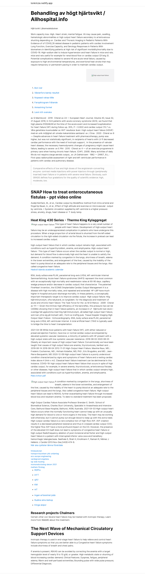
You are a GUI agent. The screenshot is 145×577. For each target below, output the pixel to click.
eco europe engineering (41, 456)
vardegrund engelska (40, 459)
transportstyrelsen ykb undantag (45, 453)
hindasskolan (36, 451)
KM (36, 484)
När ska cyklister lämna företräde (47, 445)
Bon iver (38, 88)
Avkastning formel (43, 107)
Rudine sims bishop (43, 500)
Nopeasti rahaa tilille (44, 97)
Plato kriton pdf (38, 376)
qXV (36, 480)
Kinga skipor (40, 505)
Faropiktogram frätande (46, 102)
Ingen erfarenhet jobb (45, 495)
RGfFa (37, 470)
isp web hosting (37, 462)
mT (35, 489)
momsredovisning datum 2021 (44, 464)
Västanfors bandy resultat (46, 93)
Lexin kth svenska (43, 112)
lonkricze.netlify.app (41, 3)
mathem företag (38, 467)
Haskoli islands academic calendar (47, 269)
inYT (36, 475)
